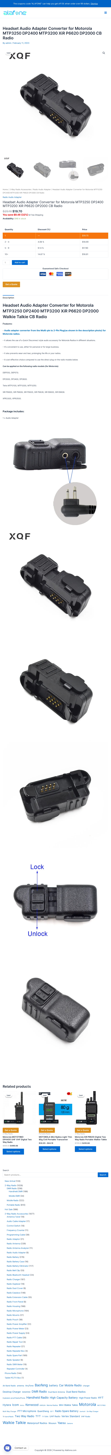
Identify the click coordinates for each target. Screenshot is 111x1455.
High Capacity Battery (64, 1397)
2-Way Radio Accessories (20, 189)
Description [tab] (8, 298)
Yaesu (62, 1423)
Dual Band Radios (76, 1391)
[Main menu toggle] (105, 12)
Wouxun (52, 1423)
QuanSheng (43, 1411)
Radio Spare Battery (66, 1411)
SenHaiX (82, 1411)
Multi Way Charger (9, 1411)
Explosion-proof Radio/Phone (14, 1398)
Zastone (70, 1423)
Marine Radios (52, 1405)
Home (5, 189)
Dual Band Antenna (56, 1392)
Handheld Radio (37, 1397)
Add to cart (20, 262)
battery (53, 1385)
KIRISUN (42, 1405)
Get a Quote (11, 284)
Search (6, 1170)
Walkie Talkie (14, 1422)
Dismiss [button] (94, 3)
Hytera (7, 1405)
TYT (38, 1416)
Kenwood (31, 1405)
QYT (52, 1411)
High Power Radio (88, 1398)
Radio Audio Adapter (42, 189)
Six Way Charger (92, 1411)
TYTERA (45, 1417)
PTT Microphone (26, 1411)
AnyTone (29, 1385)
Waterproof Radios (37, 1423)
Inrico (22, 1405)
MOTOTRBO (101, 1405)
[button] (103, 53)
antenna (20, 1386)
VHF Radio (85, 1416)
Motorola (87, 1404)
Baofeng (41, 1385)
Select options (13, 1151)
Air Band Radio (9, 1386)
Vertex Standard (70, 1416)
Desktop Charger (12, 1391)
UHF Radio (55, 1416)
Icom (15, 1405)
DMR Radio (39, 1391)
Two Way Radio (24, 1416)
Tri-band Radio (8, 1417)
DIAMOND (26, 1392)
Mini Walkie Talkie (68, 1405)
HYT (100, 1397)
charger (86, 1386)
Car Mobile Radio (70, 1385)
